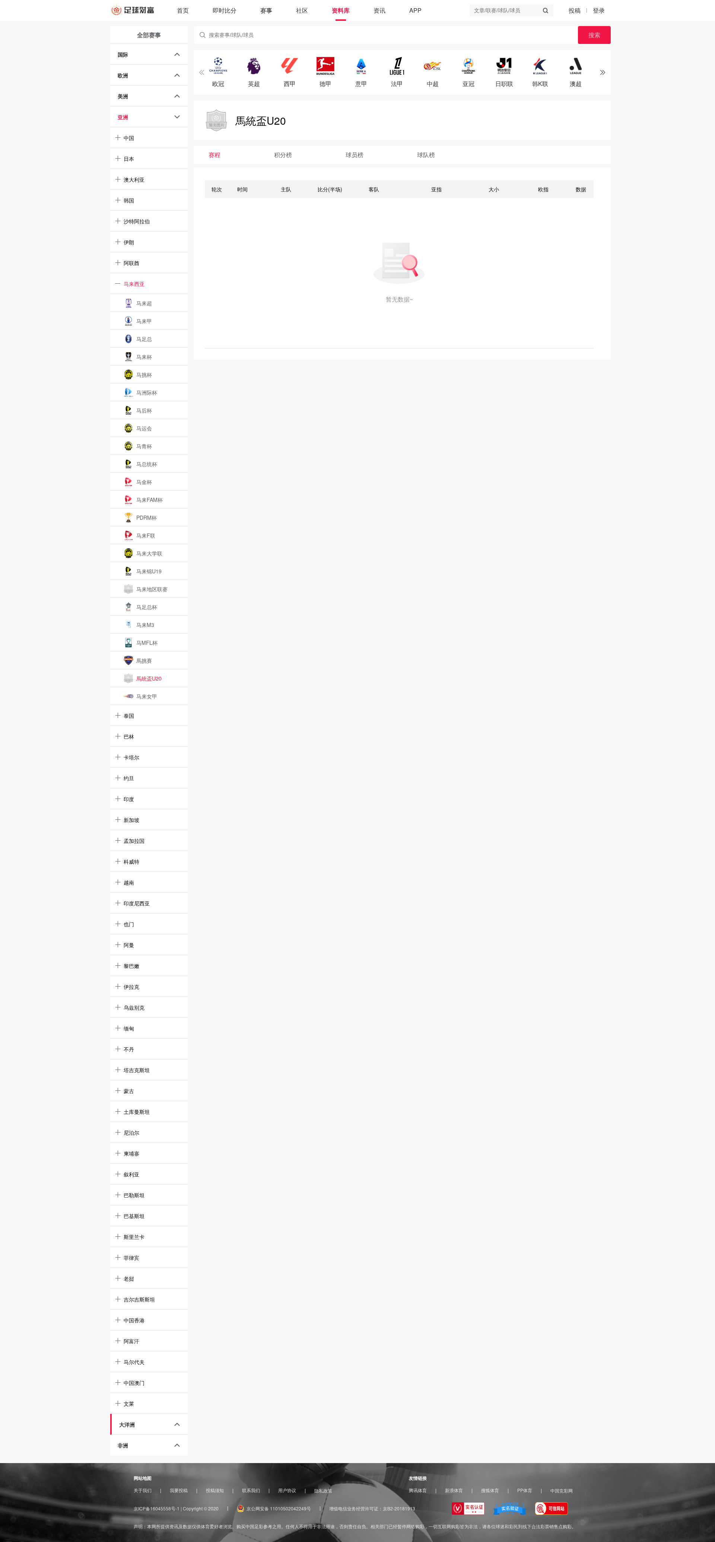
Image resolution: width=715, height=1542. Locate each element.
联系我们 (251, 1490)
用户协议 (287, 1490)
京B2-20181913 (399, 1508)
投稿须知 (215, 1490)
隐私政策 (323, 1490)
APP (415, 10)
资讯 (379, 10)
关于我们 (143, 1490)
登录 (599, 10)
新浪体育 (454, 1490)
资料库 (341, 10)
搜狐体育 (490, 1490)
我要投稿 (179, 1490)
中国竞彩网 (561, 1490)
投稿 (575, 10)
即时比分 (224, 10)
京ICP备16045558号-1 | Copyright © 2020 (176, 1508)
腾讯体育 (418, 1490)
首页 (183, 10)
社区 (302, 10)
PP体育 (524, 1490)
